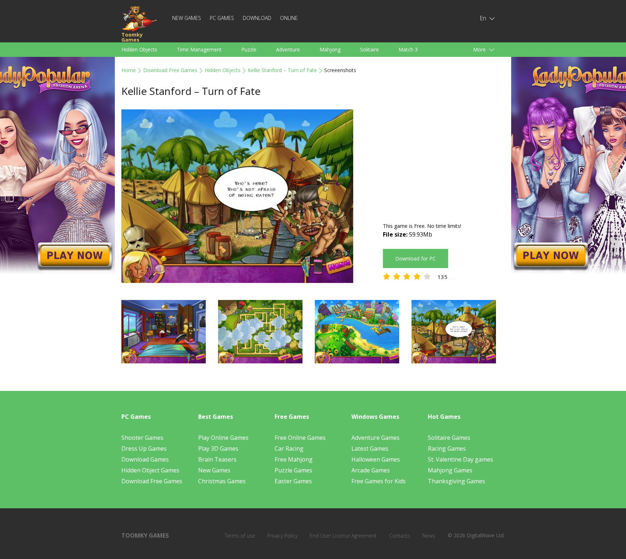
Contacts (399, 535)
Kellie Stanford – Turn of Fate (282, 70)
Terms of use (240, 535)
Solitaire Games (449, 438)
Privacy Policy (282, 535)
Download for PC (415, 258)
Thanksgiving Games (456, 481)
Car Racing (289, 448)
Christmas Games (222, 481)
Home (128, 70)
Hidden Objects (139, 49)
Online (289, 17)
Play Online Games (223, 438)
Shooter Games (142, 438)
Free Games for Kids (378, 481)
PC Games (222, 17)
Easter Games (293, 481)
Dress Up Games (144, 448)
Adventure (288, 49)
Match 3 (408, 49)
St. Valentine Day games (460, 459)
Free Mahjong (294, 459)
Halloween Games (375, 459)
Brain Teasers (217, 459)
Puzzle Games (293, 470)
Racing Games (447, 448)
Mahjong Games (450, 470)
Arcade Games (370, 470)
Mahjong (330, 49)
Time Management (199, 49)
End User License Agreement (343, 535)
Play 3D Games (218, 448)
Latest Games (369, 448)
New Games (186, 17)
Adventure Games (375, 438)
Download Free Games (170, 70)
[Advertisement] (444, 160)
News (428, 535)
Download (257, 17)
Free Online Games (300, 438)
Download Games (145, 459)
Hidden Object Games (150, 470)
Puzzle (248, 49)
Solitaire (369, 49)
